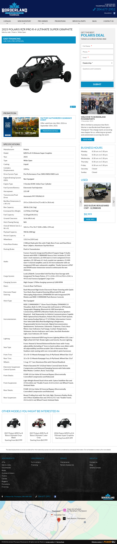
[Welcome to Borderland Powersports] (97, 103)
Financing (5, 487)
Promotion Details (50, 131)
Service (63, 458)
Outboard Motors (8, 473)
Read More (87, 139)
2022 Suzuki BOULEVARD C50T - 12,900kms (96, 206)
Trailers (4, 476)
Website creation (97, 542)
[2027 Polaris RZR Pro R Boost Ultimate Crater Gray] (39, 423)
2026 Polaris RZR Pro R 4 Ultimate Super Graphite (64, 434)
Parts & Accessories (67, 465)
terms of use (60, 542)
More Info (90, 219)
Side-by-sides (6, 465)
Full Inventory (36, 462)
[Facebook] (114, 13)
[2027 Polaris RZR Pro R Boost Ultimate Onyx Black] (14, 423)
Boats (4, 470)
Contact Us (93, 462)
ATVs (3, 462)
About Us (93, 458)
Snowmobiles (6, 468)
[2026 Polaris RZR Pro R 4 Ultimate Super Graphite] (64, 423)
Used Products (37, 458)
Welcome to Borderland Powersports (93, 118)
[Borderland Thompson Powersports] (14, 9)
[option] (97, 201)
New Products (8, 458)
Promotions (6, 484)
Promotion (9, 113)
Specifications (11, 144)
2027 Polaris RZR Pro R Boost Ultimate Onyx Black (13, 435)
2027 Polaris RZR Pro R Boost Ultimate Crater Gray (39, 435)
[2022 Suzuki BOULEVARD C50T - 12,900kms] (97, 192)
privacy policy (50, 542)
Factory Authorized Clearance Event (56, 119)
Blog (91, 465)
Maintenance (64, 462)
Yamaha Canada (95, 468)
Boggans (5, 481)
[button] (80, 202)
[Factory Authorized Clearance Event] (21, 127)
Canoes (4, 479)
